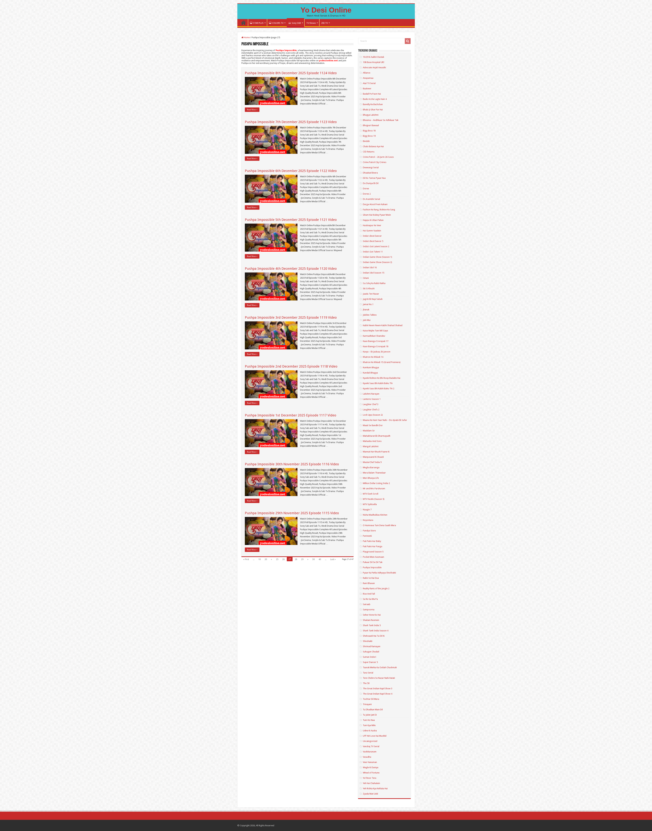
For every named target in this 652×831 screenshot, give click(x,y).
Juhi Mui (366, 320)
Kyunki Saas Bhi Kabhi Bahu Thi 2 (378, 388)
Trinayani (367, 704)
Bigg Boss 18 (369, 130)
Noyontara (368, 520)
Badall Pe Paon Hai (372, 94)
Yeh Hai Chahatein (371, 783)
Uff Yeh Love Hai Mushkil (374, 736)
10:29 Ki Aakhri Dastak (373, 57)
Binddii (366, 141)
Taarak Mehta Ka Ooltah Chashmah (380, 667)
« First (246, 559)
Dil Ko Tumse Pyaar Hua (374, 178)
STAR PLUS (258, 23)
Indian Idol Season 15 (373, 272)
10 (259, 559)
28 (296, 559)
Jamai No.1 (368, 304)
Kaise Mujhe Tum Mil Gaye (375, 330)
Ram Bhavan (369, 583)
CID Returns (368, 151)
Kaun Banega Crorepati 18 (375, 346)
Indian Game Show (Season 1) (377, 257)
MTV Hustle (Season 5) (373, 499)
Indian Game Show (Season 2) (377, 262)
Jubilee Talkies (370, 315)
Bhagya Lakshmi (370, 115)
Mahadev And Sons (372, 441)
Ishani (366, 278)
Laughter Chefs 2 (371, 409)
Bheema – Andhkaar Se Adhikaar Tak (380, 120)
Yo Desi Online (326, 10)
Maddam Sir (369, 430)
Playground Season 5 (373, 551)
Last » (333, 559)
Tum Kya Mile (369, 725)
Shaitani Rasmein (371, 620)
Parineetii (367, 536)
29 (302, 559)
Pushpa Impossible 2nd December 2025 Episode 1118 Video (291, 366)
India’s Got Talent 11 (373, 251)
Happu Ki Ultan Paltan (373, 220)
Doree (366, 188)
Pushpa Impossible (372, 567)
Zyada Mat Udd (370, 793)
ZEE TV (324, 23)
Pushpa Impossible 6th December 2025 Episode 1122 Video (291, 171)
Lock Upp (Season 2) (373, 415)
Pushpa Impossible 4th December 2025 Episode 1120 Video (291, 269)
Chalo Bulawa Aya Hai (373, 146)
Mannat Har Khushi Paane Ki (376, 451)
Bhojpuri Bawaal (371, 125)
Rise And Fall (369, 593)
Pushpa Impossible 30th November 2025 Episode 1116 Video (292, 464)
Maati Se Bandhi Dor (373, 425)
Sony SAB (296, 23)
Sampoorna (368, 609)
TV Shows (311, 23)
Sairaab (366, 604)
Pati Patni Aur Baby (372, 541)
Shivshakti (367, 641)
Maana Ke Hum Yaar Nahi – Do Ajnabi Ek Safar (385, 420)
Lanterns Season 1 (372, 399)
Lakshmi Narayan (371, 393)
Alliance (366, 72)
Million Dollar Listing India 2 (376, 483)
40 (320, 559)
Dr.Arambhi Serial (371, 199)
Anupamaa (368, 78)
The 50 (366, 683)
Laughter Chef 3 (370, 404)
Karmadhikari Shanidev (374, 336)
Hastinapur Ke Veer (372, 225)
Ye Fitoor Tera (369, 778)
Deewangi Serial (371, 167)
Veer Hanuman (370, 762)
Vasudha (367, 757)
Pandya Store (369, 530)
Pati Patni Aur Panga (372, 546)
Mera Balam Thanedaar (374, 472)
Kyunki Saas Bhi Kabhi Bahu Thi (378, 383)
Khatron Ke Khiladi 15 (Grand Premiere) (382, 362)
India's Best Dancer (372, 236)
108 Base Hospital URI (373, 62)
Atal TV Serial (369, 83)
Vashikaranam (369, 751)
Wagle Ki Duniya (370, 767)
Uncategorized (370, 741)
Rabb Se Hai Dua (371, 578)
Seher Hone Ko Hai (372, 615)
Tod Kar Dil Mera (371, 699)
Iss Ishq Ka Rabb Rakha (374, 283)
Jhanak (366, 309)
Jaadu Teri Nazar (371, 294)
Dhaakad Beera (370, 172)
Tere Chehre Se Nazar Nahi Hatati (379, 678)
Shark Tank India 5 (372, 625)
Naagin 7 (367, 509)
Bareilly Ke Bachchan (373, 104)
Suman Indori (369, 657)
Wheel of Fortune (371, 772)
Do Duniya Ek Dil (370, 183)
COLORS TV (277, 23)
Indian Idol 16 (370, 267)
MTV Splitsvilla (370, 504)
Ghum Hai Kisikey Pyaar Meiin (377, 215)
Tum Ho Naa (369, 720)
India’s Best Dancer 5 (373, 241)
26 (283, 559)
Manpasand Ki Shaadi (373, 457)
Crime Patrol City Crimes (374, 162)
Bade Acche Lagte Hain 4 (375, 99)
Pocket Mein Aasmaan (373, 557)
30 (313, 559)
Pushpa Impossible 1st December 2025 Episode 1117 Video (290, 415)
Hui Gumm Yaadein (372, 230)
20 (266, 559)
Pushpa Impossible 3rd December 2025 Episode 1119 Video (291, 317)
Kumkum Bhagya (371, 367)
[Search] (408, 41)
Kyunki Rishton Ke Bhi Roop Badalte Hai (381, 378)
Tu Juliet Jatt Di (370, 715)
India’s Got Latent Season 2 (376, 246)
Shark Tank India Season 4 (375, 630)
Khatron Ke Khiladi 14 (373, 357)
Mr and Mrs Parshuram (374, 488)
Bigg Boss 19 (369, 136)
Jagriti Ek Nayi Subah (373, 299)
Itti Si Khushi (369, 288)
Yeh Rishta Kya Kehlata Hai (375, 788)
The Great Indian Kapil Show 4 (377, 693)
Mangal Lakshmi (370, 446)
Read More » (252, 109)
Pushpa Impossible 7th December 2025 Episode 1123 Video (291, 122)
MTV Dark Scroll (370, 493)
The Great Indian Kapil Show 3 (377, 688)
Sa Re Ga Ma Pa (370, 599)
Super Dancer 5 (370, 662)
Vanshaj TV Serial (371, 746)
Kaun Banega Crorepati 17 (375, 341)
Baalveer (367, 88)
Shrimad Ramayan (371, 646)
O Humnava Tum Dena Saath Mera (379, 525)
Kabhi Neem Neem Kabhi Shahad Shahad (382, 325)
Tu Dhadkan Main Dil (373, 709)
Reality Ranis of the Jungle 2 (376, 588)
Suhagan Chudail (371, 651)
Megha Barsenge (371, 467)
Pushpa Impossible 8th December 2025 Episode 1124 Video (291, 73)
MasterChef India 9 (372, 462)
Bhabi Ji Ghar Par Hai (373, 109)
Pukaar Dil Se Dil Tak (372, 562)
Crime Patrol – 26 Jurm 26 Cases (378, 157)
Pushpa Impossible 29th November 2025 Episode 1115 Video (292, 513)
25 (277, 559)
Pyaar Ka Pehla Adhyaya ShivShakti (379, 572)
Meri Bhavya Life (371, 478)
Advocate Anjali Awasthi (374, 67)
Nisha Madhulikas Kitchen (375, 515)
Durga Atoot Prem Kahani (375, 204)
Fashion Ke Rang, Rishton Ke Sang (379, 209)
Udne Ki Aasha (370, 730)
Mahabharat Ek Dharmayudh (376, 436)
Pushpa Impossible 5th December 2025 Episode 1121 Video (291, 220)
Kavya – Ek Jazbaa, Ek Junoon (376, 351)
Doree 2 (367, 194)
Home (243, 22)
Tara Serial (368, 672)
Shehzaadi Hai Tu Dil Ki (374, 636)
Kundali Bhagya (370, 372)
